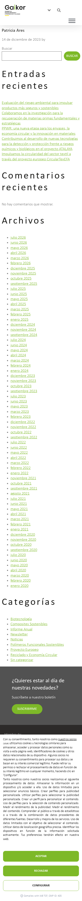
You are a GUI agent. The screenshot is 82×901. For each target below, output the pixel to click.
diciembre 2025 (22, 268)
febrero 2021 (20, 524)
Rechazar (41, 871)
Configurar (40, 885)
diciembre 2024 (22, 325)
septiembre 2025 (23, 284)
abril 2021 (18, 514)
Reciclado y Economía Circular (33, 655)
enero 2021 (19, 529)
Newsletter (19, 634)
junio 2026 (18, 243)
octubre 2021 (20, 483)
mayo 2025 (19, 299)
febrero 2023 (20, 417)
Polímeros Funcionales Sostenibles (37, 645)
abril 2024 (18, 355)
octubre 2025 (20, 278)
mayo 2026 (19, 248)
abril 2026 (18, 253)
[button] (49, 10)
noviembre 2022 (23, 427)
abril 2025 (18, 304)
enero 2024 (19, 371)
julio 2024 (18, 340)
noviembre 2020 (23, 540)
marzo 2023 (19, 412)
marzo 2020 (19, 576)
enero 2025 (19, 320)
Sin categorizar (21, 660)
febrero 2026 (20, 263)
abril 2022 (18, 458)
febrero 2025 (20, 314)
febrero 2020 (20, 581)
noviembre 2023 (23, 381)
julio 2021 (18, 499)
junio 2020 (18, 560)
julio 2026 (18, 238)
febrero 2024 (20, 366)
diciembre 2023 (22, 376)
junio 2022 (18, 448)
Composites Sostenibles (28, 624)
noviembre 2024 (23, 330)
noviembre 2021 (23, 478)
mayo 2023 (19, 406)
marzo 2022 (19, 463)
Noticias (16, 639)
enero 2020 (19, 586)
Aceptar (41, 856)
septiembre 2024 (23, 335)
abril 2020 (18, 570)
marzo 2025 (19, 309)
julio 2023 (18, 396)
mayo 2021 (19, 509)
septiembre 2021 (23, 488)
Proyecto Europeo (24, 650)
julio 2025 (18, 289)
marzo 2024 (19, 361)
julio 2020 (18, 555)
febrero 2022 (20, 468)
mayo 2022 (19, 453)
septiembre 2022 (23, 437)
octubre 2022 (20, 432)
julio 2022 (18, 442)
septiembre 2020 (23, 550)
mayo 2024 (19, 350)
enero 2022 (19, 473)
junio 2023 (18, 401)
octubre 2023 (20, 386)
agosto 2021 (20, 494)
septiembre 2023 (23, 391)
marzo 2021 (19, 519)
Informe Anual (21, 629)
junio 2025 (18, 294)
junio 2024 (18, 345)
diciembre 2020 (22, 535)
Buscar (7, 49)
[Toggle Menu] (71, 21)
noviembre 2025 (23, 273)
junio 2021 (18, 504)
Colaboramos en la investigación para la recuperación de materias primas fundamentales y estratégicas (41, 118)
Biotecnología (21, 619)
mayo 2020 (19, 565)
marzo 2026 (19, 258)
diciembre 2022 (22, 422)
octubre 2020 (20, 545)
